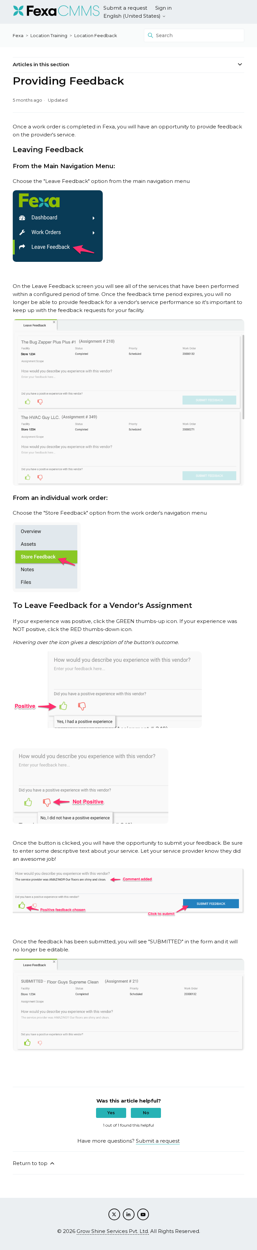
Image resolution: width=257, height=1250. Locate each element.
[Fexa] (56, 11)
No (146, 1112)
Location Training (48, 35)
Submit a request (125, 8)
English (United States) (132, 16)
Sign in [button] (163, 8)
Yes (111, 1112)
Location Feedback (95, 35)
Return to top (31, 1163)
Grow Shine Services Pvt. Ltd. (113, 1231)
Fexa (18, 35)
